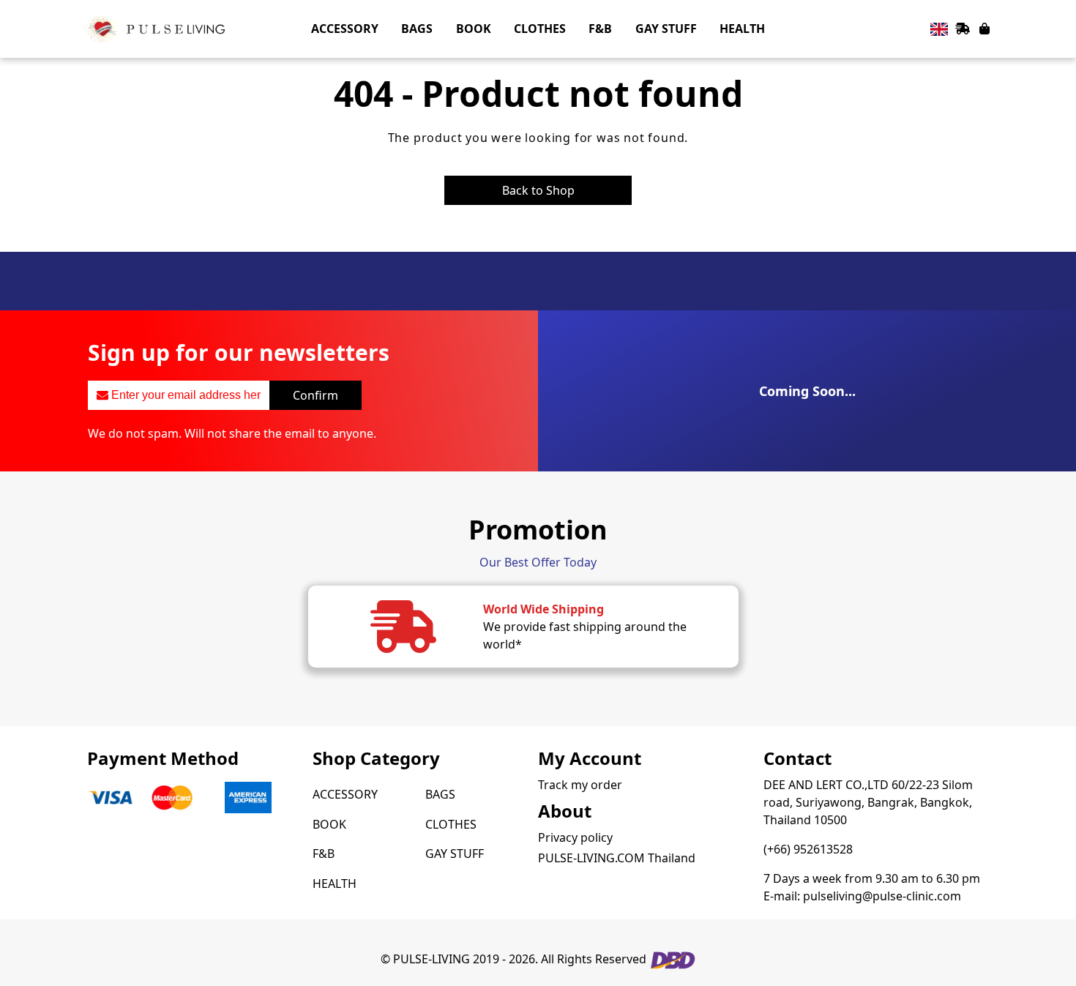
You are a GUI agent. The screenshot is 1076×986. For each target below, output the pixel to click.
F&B (324, 853)
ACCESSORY (345, 794)
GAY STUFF (454, 853)
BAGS (440, 794)
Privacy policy (575, 837)
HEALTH (334, 883)
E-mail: (862, 896)
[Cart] (984, 28)
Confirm (315, 395)
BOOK (329, 824)
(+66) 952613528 (808, 849)
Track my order (580, 785)
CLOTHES (451, 824)
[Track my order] (962, 28)
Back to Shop (538, 190)
